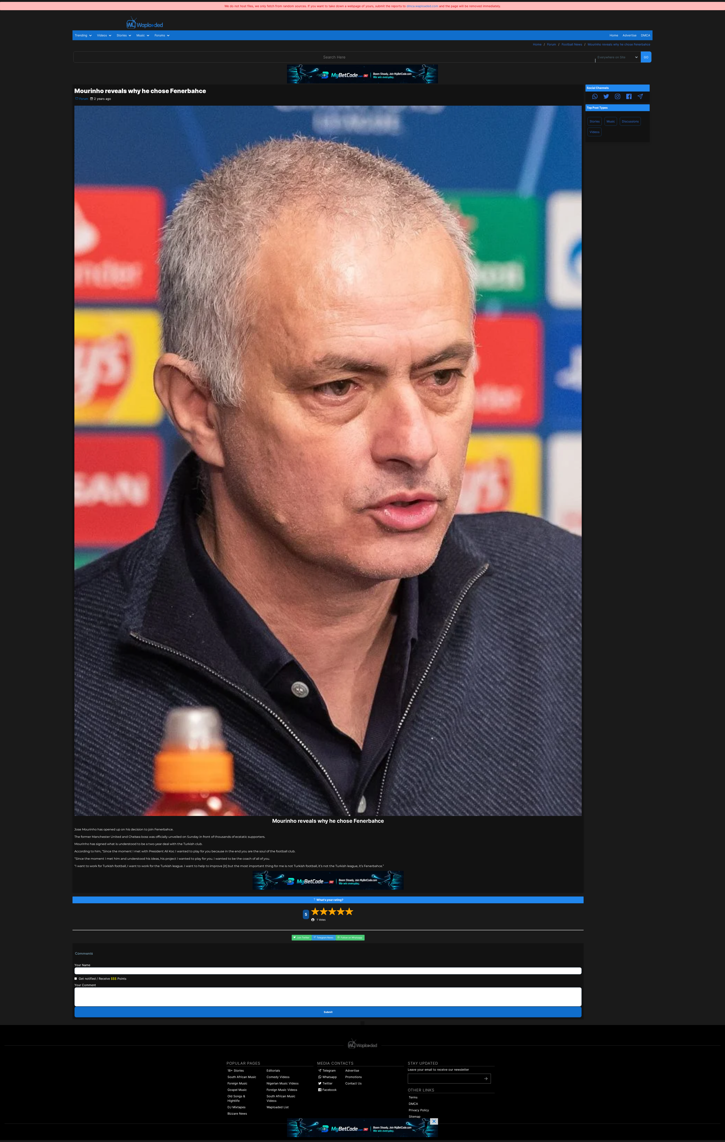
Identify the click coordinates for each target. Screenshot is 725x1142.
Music (611, 121)
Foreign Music (237, 1083)
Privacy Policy (419, 1110)
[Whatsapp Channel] (595, 97)
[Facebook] (629, 97)
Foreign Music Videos (282, 1090)
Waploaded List (278, 1107)
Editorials (273, 1070)
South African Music (242, 1077)
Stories (595, 121)
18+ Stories (236, 1070)
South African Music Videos (281, 1098)
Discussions (630, 121)
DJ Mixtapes (236, 1107)
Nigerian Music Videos (282, 1083)
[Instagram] (617, 97)
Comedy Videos (278, 1077)
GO (646, 57)
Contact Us (353, 1083)
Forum (83, 99)
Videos (594, 132)
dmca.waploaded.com (422, 6)
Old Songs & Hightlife (236, 1098)
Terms (413, 1097)
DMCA (645, 35)
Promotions (353, 1077)
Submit (328, 1011)
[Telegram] (640, 97)
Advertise (352, 1070)
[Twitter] (606, 97)
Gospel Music (237, 1090)
